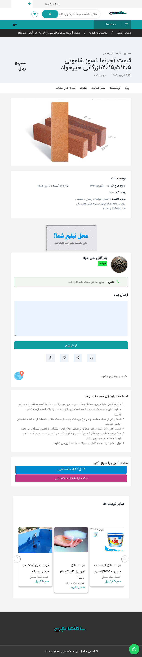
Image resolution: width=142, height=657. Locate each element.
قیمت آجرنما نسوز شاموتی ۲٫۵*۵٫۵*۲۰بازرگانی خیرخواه (49, 33)
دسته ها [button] (111, 24)
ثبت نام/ (54, 4)
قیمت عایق (89, 583)
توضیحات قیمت (98, 33)
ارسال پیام (71, 345)
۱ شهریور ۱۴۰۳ (120, 75)
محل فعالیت (98, 88)
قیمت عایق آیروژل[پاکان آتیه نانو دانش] (82, 571)
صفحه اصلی (123, 33)
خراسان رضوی (118, 376)
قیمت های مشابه (66, 88)
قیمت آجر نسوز (112, 53)
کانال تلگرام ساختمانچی (71, 469)
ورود (47, 4)
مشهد (104, 376)
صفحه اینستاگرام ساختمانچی (71, 478)
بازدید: (100, 75)
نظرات (83, 88)
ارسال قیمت (20, 4)
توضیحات (115, 88)
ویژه (127, 88)
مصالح (127, 53)
